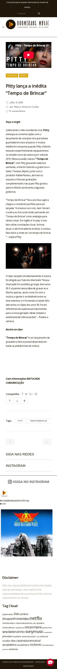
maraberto (48, 632)
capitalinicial (19, 628)
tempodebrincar (38, 420)
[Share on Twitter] (26, 394)
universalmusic (8, 627)
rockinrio (35, 645)
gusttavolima (47, 627)
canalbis (6, 640)
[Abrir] (26, 535)
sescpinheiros (23, 644)
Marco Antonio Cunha (26, 107)
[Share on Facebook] (22, 394)
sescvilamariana (48, 645)
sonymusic (34, 631)
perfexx (5, 649)
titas (13, 640)
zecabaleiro (9, 644)
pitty (20, 420)
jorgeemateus (7, 614)
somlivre (23, 614)
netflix (36, 618)
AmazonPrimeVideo (15, 619)
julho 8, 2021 (16, 102)
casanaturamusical (28, 640)
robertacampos (8, 623)
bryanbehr (17, 636)
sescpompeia (33, 627)
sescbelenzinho (13, 631)
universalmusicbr (28, 636)
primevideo (7, 636)
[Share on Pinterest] (36, 394)
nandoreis (13, 649)
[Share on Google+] (31, 394)
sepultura (40, 623)
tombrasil (44, 636)
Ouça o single (13, 122)
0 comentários (17, 111)
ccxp (38, 636)
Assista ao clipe (14, 329)
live (16, 613)
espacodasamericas (24, 623)
